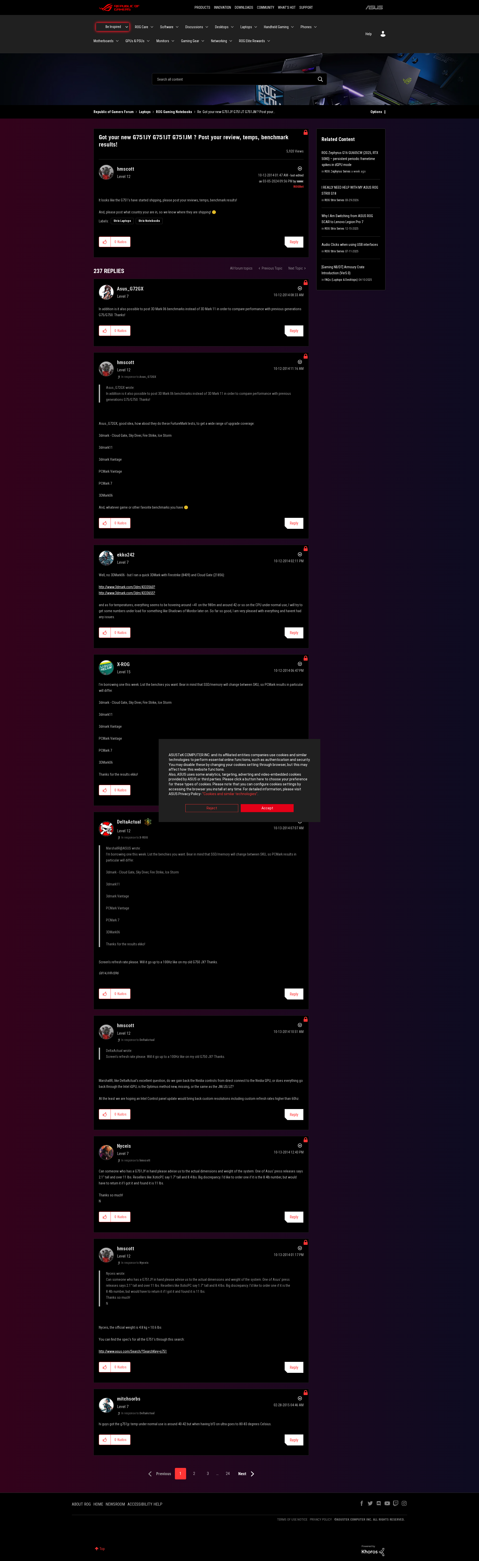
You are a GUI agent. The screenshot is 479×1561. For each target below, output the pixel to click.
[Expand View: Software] (177, 26)
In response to (138, 377)
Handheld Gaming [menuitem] (276, 27)
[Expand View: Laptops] (255, 26)
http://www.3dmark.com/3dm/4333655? (127, 593)
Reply (294, 242)
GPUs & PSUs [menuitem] (134, 41)
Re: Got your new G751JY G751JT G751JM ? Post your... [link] (236, 112)
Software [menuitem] (166, 27)
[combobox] (239, 79)
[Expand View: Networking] (230, 40)
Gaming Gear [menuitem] (190, 41)
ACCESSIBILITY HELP (144, 1504)
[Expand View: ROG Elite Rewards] (268, 40)
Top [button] (102, 1549)
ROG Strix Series (334, 200)
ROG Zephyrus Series (338, 171)
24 (228, 1473)
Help (368, 34)
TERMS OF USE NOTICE (292, 1519)
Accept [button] (267, 808)
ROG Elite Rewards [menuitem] (252, 41)
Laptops (145, 112)
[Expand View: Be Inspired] (126, 27)
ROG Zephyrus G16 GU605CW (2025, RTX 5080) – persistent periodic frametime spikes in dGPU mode (350, 159)
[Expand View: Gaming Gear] (202, 40)
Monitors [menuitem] (162, 41)
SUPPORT (306, 7)
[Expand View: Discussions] (206, 26)
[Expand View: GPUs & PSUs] (148, 40)
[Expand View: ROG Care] (151, 26)
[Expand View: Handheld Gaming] (292, 26)
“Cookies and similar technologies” (229, 794)
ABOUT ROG (81, 1504)
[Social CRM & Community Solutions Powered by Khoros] (373, 1550)
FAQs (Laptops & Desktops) (341, 280)
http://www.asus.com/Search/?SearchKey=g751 (133, 1351)
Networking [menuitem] (219, 41)
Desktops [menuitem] (222, 27)
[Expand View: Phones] (315, 26)
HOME (98, 1504)
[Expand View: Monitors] (172, 40)
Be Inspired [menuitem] (113, 27)
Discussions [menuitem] (194, 27)
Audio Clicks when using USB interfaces (350, 245)
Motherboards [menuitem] (104, 41)
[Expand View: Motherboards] (117, 40)
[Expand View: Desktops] (232, 26)
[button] (105, 242)
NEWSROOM (115, 1504)
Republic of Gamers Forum (114, 112)
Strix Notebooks (149, 221)
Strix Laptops (122, 221)
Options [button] (376, 112)
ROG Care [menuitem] (141, 27)
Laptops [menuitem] (246, 27)
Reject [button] (212, 808)
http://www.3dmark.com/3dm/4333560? (127, 587)
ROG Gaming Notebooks (174, 112)
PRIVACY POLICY (321, 1519)
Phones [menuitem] (306, 27)
